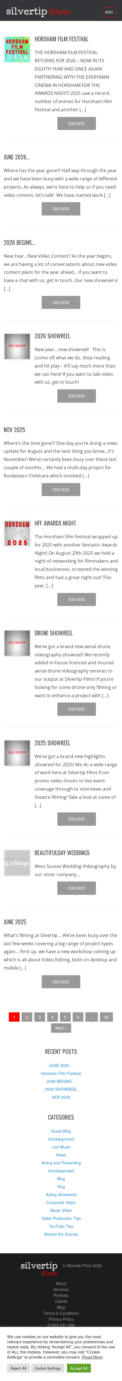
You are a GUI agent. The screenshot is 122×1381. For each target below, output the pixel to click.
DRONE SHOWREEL (54, 633)
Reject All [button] (18, 1368)
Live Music (61, 1147)
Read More (76, 123)
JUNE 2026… (17, 157)
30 (106, 1017)
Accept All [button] (78, 1368)
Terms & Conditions (61, 1313)
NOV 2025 (14, 429)
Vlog (61, 1186)
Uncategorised (61, 1170)
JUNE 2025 (15, 921)
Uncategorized (61, 1139)
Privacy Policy (61, 1319)
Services (61, 1289)
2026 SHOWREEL (52, 336)
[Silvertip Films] (38, 10)
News (61, 1155)
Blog (61, 1178)
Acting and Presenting (61, 1163)
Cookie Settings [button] (48, 1368)
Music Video (61, 1210)
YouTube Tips (61, 1226)
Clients (61, 1301)
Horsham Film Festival (62, 39)
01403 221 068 (61, 1325)
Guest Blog (61, 1131)
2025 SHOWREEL (52, 742)
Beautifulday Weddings (62, 852)
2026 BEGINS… (19, 242)
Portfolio (61, 1295)
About (61, 1283)
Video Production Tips (61, 1218)
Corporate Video (61, 1202)
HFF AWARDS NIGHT (55, 523)
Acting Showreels (61, 1194)
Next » (61, 1028)
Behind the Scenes (61, 1234)
